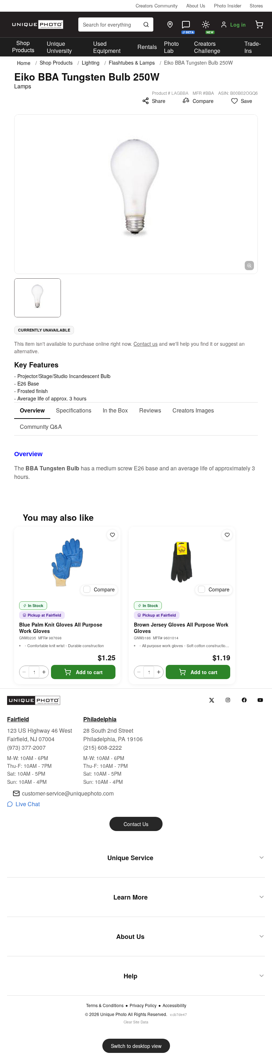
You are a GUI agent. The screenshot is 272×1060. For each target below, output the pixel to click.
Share (158, 100)
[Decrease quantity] (24, 672)
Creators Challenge (207, 47)
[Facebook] (244, 700)
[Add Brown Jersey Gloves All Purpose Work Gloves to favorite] (227, 535)
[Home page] (36, 24)
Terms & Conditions (105, 1005)
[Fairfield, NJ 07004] (170, 24)
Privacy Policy (143, 1005)
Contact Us (136, 823)
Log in (238, 24)
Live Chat (28, 804)
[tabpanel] (136, 458)
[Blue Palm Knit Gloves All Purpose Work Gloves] (67, 562)
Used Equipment (106, 47)
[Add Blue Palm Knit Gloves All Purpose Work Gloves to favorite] (112, 535)
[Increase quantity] (44, 672)
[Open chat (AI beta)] (186, 24)
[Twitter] (211, 700)
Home (23, 62)
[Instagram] (227, 700)
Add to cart (89, 672)
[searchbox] (115, 24)
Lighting (91, 63)
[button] (259, 24)
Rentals (147, 47)
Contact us (146, 343)
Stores (256, 5)
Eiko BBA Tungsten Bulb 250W (198, 63)
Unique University (59, 47)
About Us (195, 5)
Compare (203, 100)
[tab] (32, 411)
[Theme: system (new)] (205, 24)
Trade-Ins (252, 47)
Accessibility (174, 1005)
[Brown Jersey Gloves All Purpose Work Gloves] (182, 562)
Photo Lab (171, 47)
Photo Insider (227, 5)
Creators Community (157, 5)
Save (246, 100)
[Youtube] (260, 700)
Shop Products (23, 46)
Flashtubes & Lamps (132, 63)
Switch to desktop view (136, 1045)
